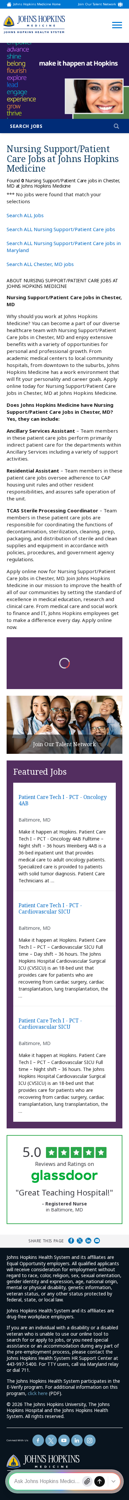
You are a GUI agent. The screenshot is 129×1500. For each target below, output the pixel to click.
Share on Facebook (71, 1241)
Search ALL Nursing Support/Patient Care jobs (61, 229)
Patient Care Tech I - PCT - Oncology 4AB (63, 800)
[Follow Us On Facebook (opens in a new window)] (38, 1440)
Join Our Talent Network (97, 4)
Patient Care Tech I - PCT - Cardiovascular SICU (50, 908)
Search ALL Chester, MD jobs (40, 264)
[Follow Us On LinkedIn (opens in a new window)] (77, 1440)
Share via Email (97, 1241)
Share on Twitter (80, 1241)
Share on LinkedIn (88, 1241)
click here (38, 1393)
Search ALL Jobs (25, 215)
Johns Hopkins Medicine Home (37, 4)
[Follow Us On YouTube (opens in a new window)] (64, 1440)
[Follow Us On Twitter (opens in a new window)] (51, 1440)
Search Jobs (26, 126)
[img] (34, 24)
